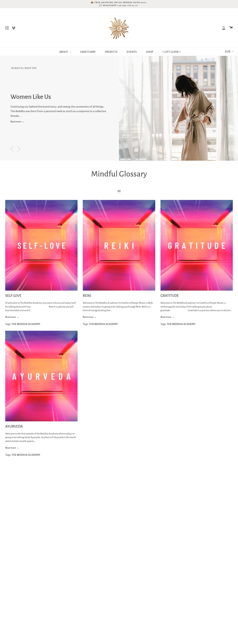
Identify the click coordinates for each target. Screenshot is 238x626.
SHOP (149, 51)
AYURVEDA (14, 426)
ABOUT (64, 51)
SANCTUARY (88, 51)
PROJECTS (111, 51)
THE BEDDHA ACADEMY (25, 324)
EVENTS (132, 51)
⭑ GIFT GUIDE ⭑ (171, 51)
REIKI (87, 296)
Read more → (17, 121)
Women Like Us (30, 96)
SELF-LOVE (13, 296)
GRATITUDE (169, 296)
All (119, 191)
